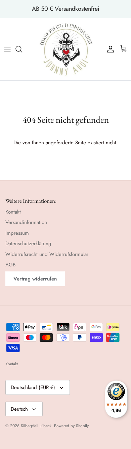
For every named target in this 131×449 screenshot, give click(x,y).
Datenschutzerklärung (28, 243)
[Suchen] (22, 49)
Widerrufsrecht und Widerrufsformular (46, 254)
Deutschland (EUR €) (33, 387)
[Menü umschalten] (7, 49)
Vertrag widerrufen (35, 279)
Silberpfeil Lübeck (36, 426)
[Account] (108, 49)
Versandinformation (26, 222)
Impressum (17, 233)
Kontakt (13, 212)
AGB (10, 264)
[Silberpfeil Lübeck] (65, 49)
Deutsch (19, 409)
